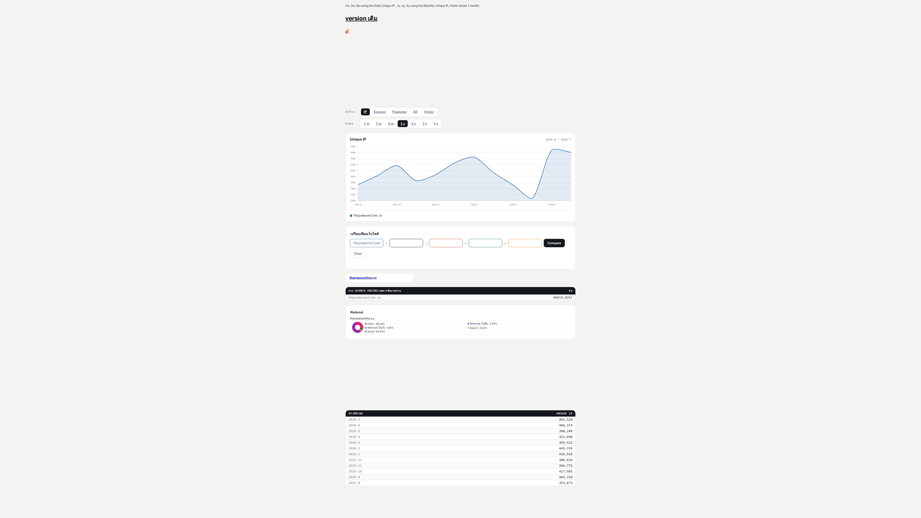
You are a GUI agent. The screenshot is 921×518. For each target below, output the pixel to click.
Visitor (429, 112)
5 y (436, 123)
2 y (414, 123)
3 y (425, 123)
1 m (366, 123)
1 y (403, 123)
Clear (358, 253)
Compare (554, 243)
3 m (379, 123)
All (415, 112)
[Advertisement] (460, 69)
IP (365, 112)
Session (380, 112)
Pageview (399, 112)
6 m (391, 123)
